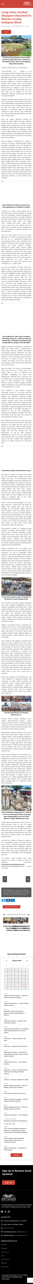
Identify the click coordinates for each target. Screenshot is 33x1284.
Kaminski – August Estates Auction (15, 1046)
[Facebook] (2, 1212)
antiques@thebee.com (21, 1235)
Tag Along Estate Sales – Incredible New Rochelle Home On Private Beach (16, 1030)
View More (16, 1155)
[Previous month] (6, 961)
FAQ (2, 1255)
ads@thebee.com (21, 1232)
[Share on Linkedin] (13, 900)
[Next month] (27, 961)
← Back (6, 32)
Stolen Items (5, 1266)
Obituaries (4, 1263)
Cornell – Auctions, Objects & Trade (16, 1079)
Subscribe (4, 1248)
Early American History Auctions (15, 1093)
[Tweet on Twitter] (4, 900)
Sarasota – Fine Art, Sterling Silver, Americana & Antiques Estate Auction (16, 1071)
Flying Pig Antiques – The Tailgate (16, 1115)
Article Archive (5, 1259)
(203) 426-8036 (8, 1228)
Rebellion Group (17, 1277)
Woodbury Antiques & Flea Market (15, 1121)
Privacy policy (6, 1279)
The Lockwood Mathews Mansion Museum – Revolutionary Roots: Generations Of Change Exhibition (15, 1130)
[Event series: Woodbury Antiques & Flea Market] (15, 1119)
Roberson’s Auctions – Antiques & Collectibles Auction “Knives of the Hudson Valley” (16, 1054)
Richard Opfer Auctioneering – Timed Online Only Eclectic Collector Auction (14, 1140)
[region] (16, 884)
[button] (5, 879)
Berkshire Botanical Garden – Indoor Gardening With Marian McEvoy (14, 1013)
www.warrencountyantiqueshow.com (12, 864)
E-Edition (4, 1244)
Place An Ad (5, 1252)
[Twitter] (6, 1212)
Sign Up (8, 1182)
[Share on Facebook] (8, 900)
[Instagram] (9, 1212)
